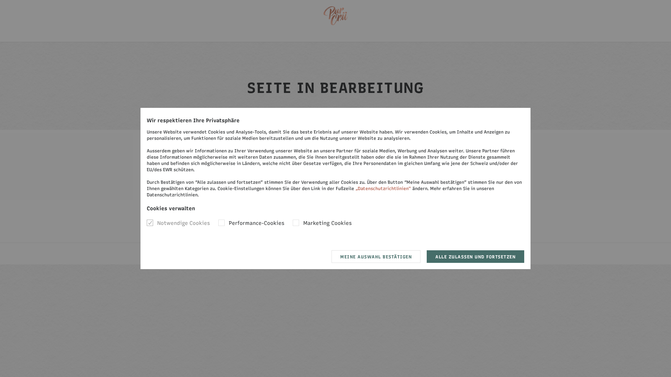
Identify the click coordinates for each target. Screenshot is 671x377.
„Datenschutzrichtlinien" (383, 188)
